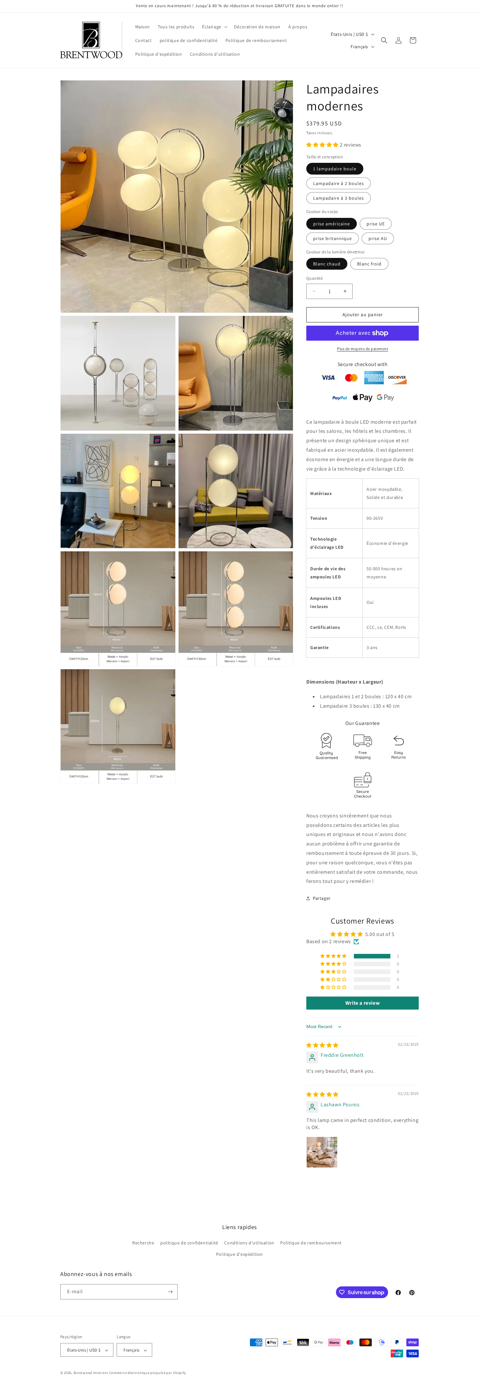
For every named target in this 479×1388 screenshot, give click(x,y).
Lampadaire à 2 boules (338, 183)
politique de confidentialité (189, 1243)
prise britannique (332, 238)
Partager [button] (322, 898)
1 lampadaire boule (334, 169)
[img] (322, 1045)
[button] (214, 27)
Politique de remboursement (311, 1243)
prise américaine (331, 224)
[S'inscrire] (170, 1291)
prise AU (378, 238)
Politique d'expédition (239, 1254)
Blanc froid (369, 264)
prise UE (376, 224)
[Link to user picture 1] (322, 1152)
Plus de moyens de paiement (362, 348)
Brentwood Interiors (91, 1373)
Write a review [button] (362, 1002)
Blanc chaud (327, 264)
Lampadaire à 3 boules (338, 198)
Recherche (143, 1243)
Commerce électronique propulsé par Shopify (147, 1373)
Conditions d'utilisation (249, 1243)
